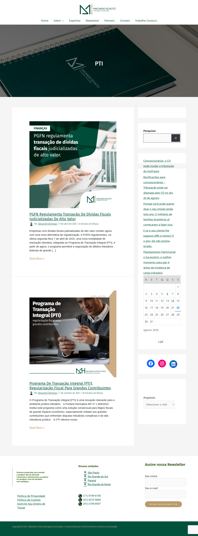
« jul (160, 341)
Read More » (36, 258)
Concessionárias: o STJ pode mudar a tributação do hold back (158, 166)
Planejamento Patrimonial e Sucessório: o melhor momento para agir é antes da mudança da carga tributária (159, 262)
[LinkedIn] (173, 364)
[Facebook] (151, 363)
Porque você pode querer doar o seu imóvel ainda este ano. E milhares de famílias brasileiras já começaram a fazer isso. (158, 214)
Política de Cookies (29, 500)
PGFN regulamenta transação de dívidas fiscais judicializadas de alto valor (70, 216)
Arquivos (149, 398)
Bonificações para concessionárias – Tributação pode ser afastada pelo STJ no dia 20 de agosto (158, 187)
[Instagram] (162, 363)
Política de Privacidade (31, 496)
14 (172, 300)
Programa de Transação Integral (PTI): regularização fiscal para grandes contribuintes (70, 385)
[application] (62, 21)
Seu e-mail (151, 488)
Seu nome (151, 476)
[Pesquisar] (175, 138)
